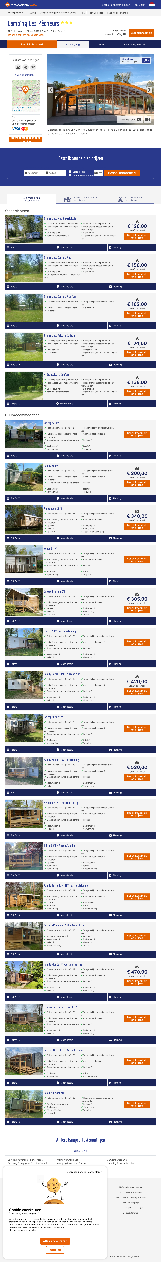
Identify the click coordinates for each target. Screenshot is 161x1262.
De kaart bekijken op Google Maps (26, 35)
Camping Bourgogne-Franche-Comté (27, 1163)
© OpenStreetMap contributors (21, 109)
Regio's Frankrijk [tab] (80, 1150)
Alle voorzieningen (23, 74)
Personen (98, 167)
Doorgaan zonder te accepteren (84, 1171)
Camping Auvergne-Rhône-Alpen (25, 1159)
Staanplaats (78, 171)
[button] (25, 90)
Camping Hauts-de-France (71, 1163)
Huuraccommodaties (83, 175)
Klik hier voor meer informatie (22, 1230)
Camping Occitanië (117, 1159)
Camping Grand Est (67, 1159)
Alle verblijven (31, 199)
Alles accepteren (55, 1241)
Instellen (55, 1250)
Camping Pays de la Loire (120, 1163)
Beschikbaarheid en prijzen (137, 236)
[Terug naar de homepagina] (21, 4)
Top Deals (139, 4)
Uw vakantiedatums (36, 167)
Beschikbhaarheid (141, 32)
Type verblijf (77, 167)
